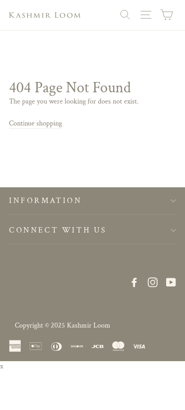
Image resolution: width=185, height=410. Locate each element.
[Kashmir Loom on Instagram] (153, 282)
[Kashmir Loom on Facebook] (134, 282)
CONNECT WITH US (58, 230)
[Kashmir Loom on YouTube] (171, 282)
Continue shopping (35, 123)
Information (45, 200)
